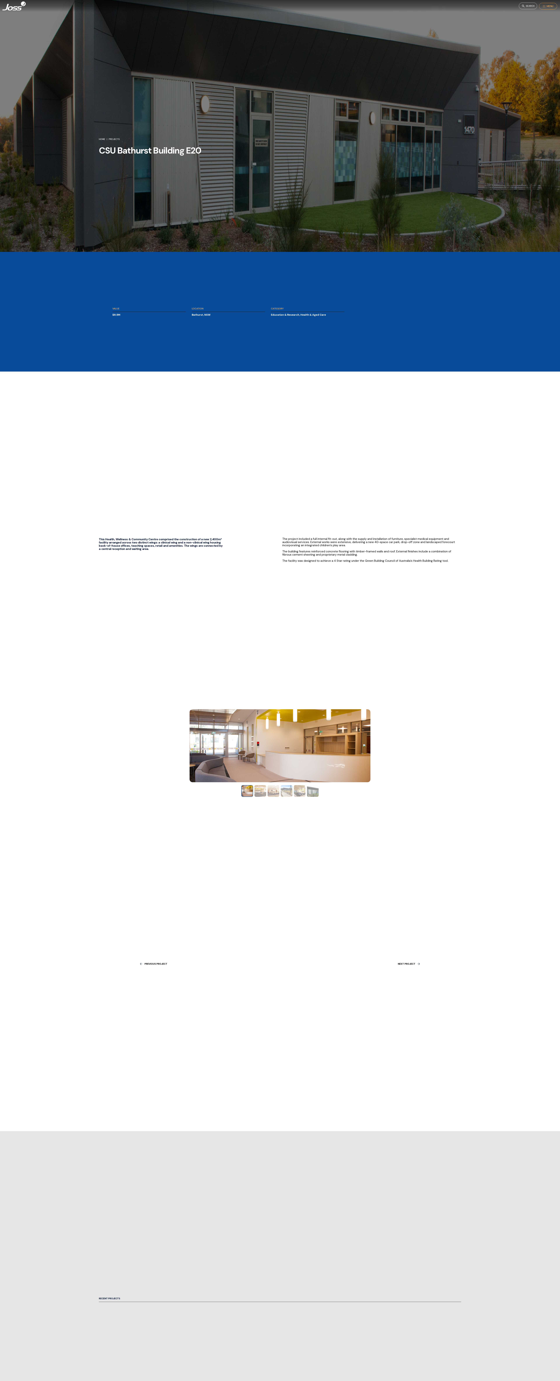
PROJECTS (114, 139)
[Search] (528, 6)
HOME (102, 139)
